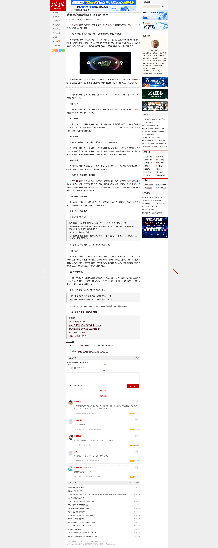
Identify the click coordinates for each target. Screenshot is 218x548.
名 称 (69, 364)
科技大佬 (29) (148, 172)
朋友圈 (77, 181)
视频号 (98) (160, 169)
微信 (109, 25)
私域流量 (76, 25)
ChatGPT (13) (148, 156)
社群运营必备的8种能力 (78, 336)
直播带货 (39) (148, 169)
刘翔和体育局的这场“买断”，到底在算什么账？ (154, 203)
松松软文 (60, 50)
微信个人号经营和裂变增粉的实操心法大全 (85, 325)
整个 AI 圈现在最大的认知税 (149, 206)
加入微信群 (136, 358)
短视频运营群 (148, 188)
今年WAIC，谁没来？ (147, 122)
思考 (96, 312)
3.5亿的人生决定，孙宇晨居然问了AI (152, 197)
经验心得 (79, 19)
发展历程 (97, 542)
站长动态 (57, 17)
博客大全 (57, 37)
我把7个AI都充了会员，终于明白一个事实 (153, 128)
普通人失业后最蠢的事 (148, 210)
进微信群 (56, 50)
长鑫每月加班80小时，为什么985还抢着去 (153, 140)
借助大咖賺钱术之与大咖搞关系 (76, 498)
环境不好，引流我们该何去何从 (76, 519)
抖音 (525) (159, 172)
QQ (69, 370)
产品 (137, 110)
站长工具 (57, 33)
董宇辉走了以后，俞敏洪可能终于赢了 (152, 213)
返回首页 (57, 12)
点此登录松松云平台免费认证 (78, 362)
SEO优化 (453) (148, 160)
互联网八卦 (160, 156)
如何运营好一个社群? (77, 332)
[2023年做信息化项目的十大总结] (43, 274)
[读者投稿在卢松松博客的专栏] (155, 44)
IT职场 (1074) (160, 163)
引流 (97, 80)
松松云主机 (63, 50)
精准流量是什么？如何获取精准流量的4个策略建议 (81, 515)
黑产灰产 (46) (148, 166)
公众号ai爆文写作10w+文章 (75, 529)
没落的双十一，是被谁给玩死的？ (77, 487)
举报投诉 (80, 542)
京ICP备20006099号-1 (88, 544)
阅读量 (72, 19)
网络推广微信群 (162, 188)
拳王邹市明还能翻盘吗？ (148, 134)
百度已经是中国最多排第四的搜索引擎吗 (78, 508)
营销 (90, 205)
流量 (136, 482)
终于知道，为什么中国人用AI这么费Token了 (154, 131)
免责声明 (85, 542)
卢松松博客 (58, 5)
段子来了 (57, 25)
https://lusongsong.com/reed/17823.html (93, 351)
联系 (69, 368)
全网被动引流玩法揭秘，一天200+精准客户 (79, 526)
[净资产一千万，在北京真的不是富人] (175, 274)
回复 (132, 413)
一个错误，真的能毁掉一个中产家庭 (151, 200)
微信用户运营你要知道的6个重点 (87, 15)
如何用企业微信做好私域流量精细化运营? (84, 329)
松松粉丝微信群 (149, 185)
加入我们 (69, 542)
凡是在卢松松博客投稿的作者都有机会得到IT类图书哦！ (82, 536)
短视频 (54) (147, 175)
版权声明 (91, 542)
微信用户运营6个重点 (77, 322)
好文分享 (57, 21)
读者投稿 (86, 19)
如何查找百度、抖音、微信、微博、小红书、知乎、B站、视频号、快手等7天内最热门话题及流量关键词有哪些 (97, 494)
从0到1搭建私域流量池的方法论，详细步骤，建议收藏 (82, 522)
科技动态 (57, 29)
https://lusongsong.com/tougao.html (152, 73)
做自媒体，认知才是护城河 (75, 491)
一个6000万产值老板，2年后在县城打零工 (153, 119)
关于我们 (74, 542)
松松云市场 (53, 50)
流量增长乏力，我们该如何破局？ (77, 512)
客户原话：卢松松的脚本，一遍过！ (151, 137)
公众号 (81, 312)
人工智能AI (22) (148, 163)
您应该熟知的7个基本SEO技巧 (150, 125)
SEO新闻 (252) (161, 175)
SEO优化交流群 (162, 185)
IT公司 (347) (160, 160)
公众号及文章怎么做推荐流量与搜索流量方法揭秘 (81, 501)
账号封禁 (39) (160, 166)
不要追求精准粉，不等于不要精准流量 (78, 505)
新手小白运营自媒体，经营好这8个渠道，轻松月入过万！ (83, 533)
